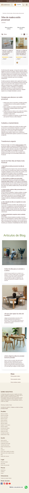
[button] (5, 57)
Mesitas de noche (4, 431)
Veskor (2, 473)
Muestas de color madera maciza (7, 453)
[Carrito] (23, 4)
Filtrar (5, 34)
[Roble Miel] (21, 63)
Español (18, 4)
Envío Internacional (4, 442)
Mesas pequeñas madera (16, 379)
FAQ (2, 448)
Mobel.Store (5, 13)
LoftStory (2, 471)
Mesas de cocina (4, 422)
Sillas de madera (10, 13)
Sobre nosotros (4, 440)
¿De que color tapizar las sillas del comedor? (14, 315)
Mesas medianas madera (16, 382)
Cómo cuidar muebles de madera (7, 451)
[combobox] (17, 4)
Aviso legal (3, 463)
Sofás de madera (4, 426)
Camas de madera (4, 430)
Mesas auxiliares (4, 420)
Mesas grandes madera (15, 376)
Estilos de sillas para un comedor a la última (14, 270)
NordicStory (3, 470)
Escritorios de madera (5, 428)
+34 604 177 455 (8, 405)
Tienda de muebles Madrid (6, 478)
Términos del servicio (5, 445)
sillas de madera (19, 145)
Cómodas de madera (5, 433)
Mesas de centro (4, 418)
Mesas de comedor (4, 415)
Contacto (2, 450)
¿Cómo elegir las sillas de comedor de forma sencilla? (14, 357)
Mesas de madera (4, 414)
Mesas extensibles (4, 417)
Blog (2, 454)
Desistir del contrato (5, 456)
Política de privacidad (5, 465)
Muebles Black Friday (5, 434)
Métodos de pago (4, 462)
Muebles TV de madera (5, 425)
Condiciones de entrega (5, 443)
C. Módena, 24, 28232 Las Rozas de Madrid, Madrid (12, 408)
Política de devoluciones (5, 446)
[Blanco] (7, 63)
